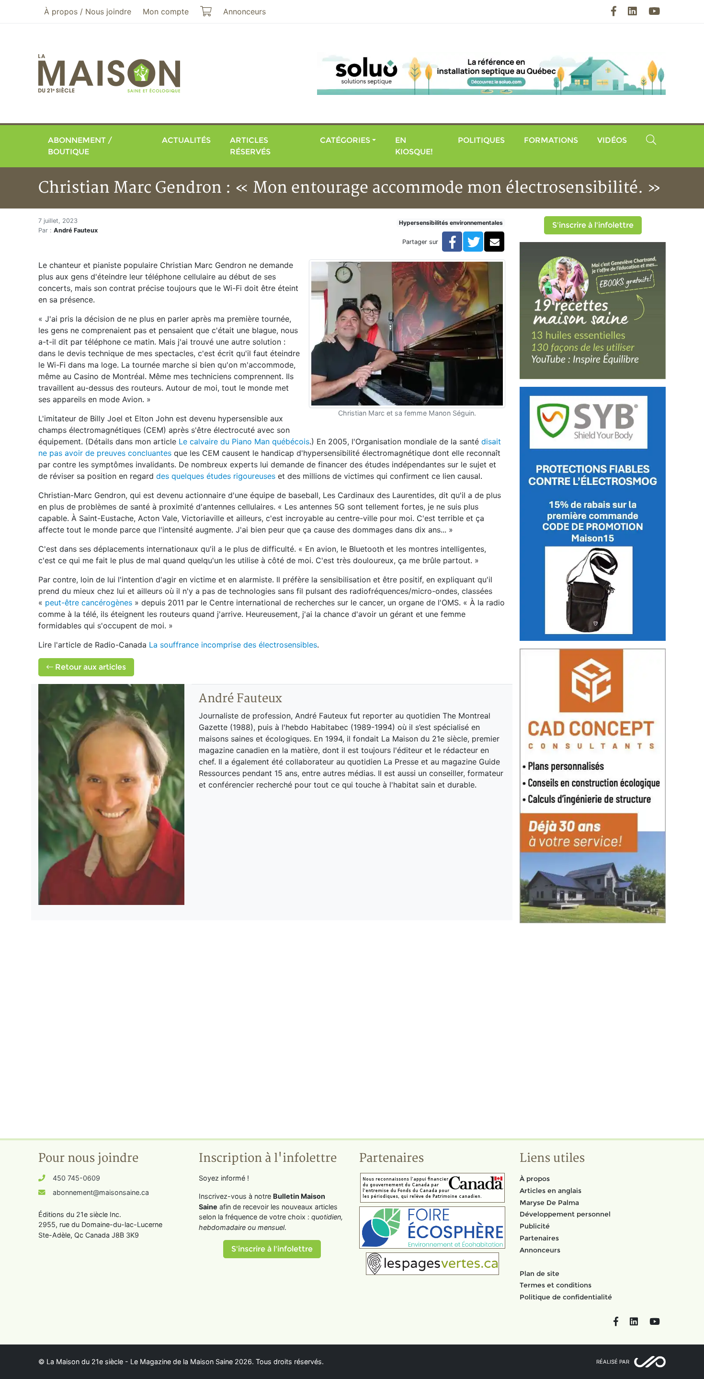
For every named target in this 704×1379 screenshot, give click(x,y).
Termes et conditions (555, 1285)
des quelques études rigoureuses (215, 476)
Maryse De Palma (549, 1202)
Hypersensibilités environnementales (451, 222)
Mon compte (166, 11)
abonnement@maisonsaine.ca (101, 1192)
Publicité (535, 1226)
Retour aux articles (89, 667)
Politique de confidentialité (566, 1297)
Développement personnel (565, 1214)
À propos (535, 1178)
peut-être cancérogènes (88, 602)
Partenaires (539, 1238)
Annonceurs (540, 1250)
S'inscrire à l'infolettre (593, 225)
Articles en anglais (550, 1190)
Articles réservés (250, 146)
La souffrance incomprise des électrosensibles (233, 644)
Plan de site (539, 1273)
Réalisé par (612, 1361)
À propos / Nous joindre (87, 11)
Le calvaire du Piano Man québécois (244, 441)
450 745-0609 (76, 1178)
